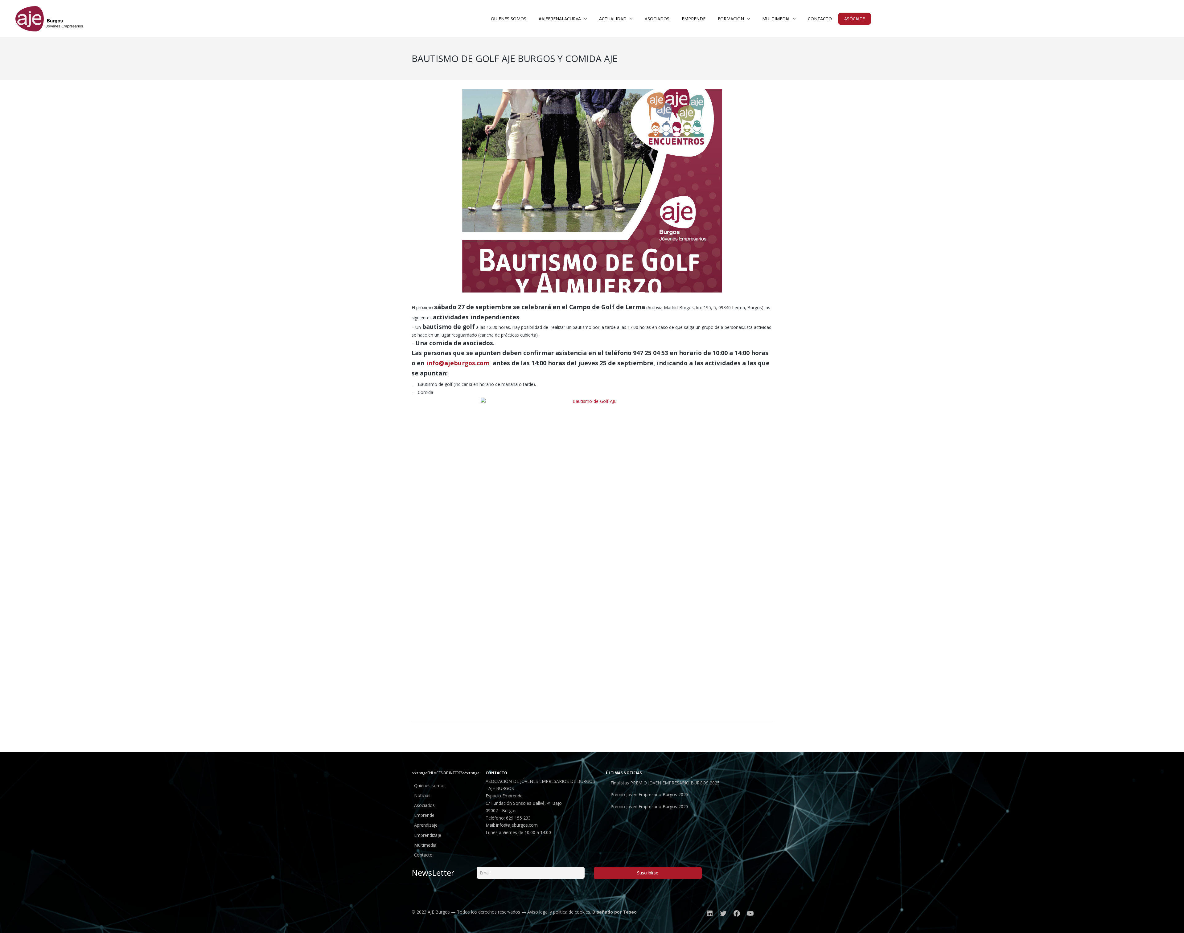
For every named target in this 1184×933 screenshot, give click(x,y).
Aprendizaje (426, 825)
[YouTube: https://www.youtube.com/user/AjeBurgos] (750, 913)
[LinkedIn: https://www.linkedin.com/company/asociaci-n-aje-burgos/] (710, 913)
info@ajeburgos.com (517, 825)
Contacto (423, 855)
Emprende (424, 815)
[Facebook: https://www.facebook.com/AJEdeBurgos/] (737, 913)
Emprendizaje (427, 835)
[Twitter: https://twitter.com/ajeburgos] (723, 913)
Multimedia (425, 845)
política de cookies (571, 912)
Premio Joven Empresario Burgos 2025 (649, 794)
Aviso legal (538, 912)
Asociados (424, 805)
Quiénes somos (430, 785)
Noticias (422, 795)
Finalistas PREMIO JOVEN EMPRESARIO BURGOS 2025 (665, 783)
